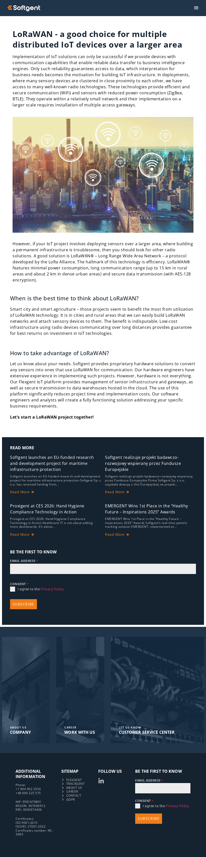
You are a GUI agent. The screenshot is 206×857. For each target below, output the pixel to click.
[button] (196, 8)
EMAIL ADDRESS (24, 561)
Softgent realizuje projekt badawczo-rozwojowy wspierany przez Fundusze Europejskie (143, 463)
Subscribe (23, 604)
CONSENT (19, 584)
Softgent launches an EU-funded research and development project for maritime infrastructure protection (52, 463)
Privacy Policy (52, 589)
